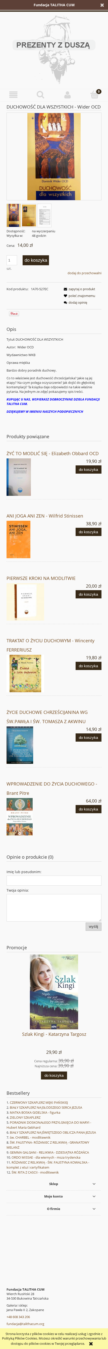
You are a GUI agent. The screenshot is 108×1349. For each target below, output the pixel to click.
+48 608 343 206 (18, 1317)
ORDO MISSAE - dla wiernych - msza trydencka (46, 1157)
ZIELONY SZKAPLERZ (25, 1117)
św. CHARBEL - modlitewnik (30, 1137)
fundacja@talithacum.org (25, 1324)
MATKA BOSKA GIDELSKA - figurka (35, 1112)
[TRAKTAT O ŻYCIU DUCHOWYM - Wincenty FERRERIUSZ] (30, 673)
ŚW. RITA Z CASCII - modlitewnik (35, 1172)
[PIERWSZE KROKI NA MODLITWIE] (30, 602)
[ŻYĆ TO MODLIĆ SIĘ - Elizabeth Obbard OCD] (30, 477)
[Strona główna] (54, 48)
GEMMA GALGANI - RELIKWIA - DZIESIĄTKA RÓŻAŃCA (49, 1152)
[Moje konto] (67, 95)
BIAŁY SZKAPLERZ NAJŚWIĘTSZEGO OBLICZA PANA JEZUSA (53, 1132)
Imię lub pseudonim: (24, 871)
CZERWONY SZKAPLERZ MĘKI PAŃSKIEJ (39, 1102)
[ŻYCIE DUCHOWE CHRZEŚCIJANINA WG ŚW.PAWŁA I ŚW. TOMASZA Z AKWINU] (30, 745)
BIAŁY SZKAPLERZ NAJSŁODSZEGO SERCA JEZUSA (46, 1107)
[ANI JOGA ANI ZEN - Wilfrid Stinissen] (30, 539)
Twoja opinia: (18, 890)
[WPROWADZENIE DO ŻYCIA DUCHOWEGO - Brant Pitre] (30, 816)
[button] (13, 95)
